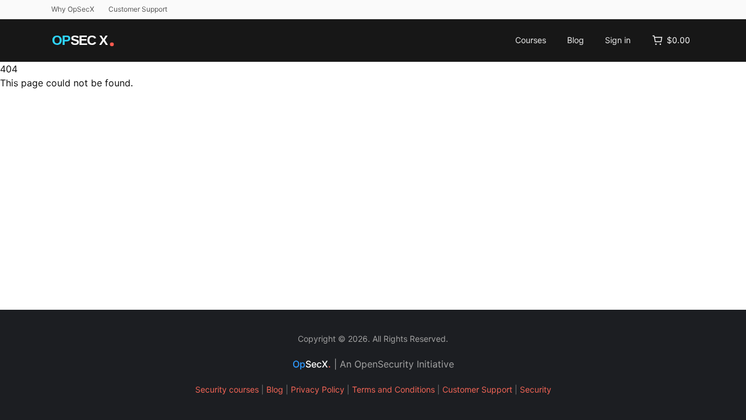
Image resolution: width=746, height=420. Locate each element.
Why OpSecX (72, 9)
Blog (575, 40)
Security (535, 389)
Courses (530, 40)
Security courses (227, 389)
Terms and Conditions (393, 389)
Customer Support (137, 9)
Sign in (618, 40)
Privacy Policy (317, 389)
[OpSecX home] (84, 40)
